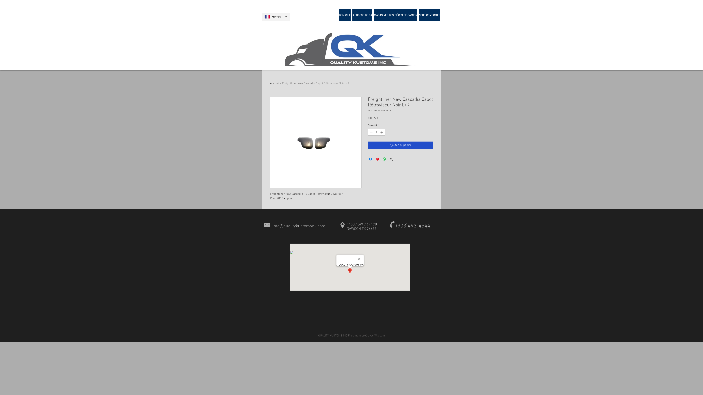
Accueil (274, 83)
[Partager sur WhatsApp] (384, 159)
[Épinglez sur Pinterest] (377, 159)
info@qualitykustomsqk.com (299, 226)
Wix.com (379, 336)
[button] (395, 15)
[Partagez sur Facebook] (370, 159)
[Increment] (382, 132)
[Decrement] (371, 132)
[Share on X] (391, 159)
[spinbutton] (376, 132)
